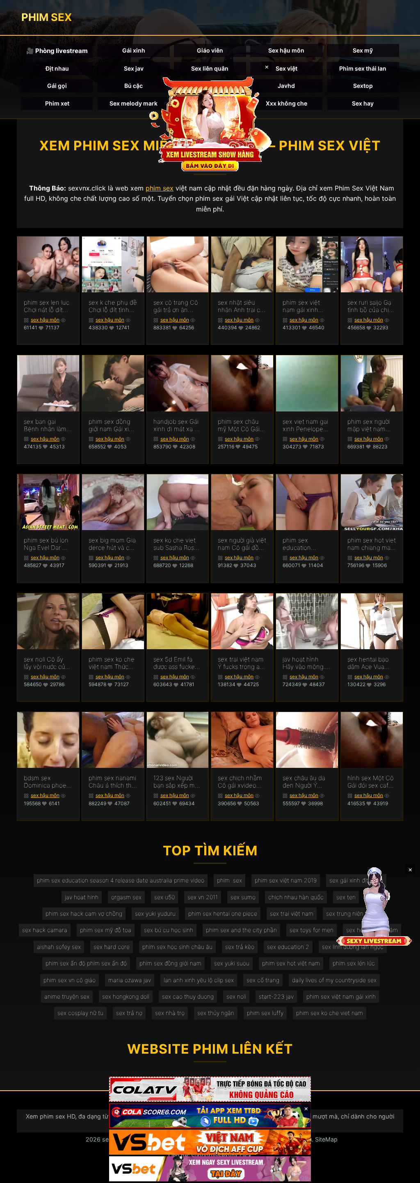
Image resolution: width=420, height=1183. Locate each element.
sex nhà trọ (170, 1012)
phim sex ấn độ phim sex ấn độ (86, 963)
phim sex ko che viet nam (329, 1012)
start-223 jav (276, 996)
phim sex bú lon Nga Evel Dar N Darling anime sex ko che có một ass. (46, 544)
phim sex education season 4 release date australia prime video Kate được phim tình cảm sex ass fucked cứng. (306, 544)
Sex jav (134, 68)
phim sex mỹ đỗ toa (105, 929)
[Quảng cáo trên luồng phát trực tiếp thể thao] (210, 1168)
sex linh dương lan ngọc (352, 946)
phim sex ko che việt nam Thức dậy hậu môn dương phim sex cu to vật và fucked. (112, 663)
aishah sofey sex (59, 946)
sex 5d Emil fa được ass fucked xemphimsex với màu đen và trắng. (176, 663)
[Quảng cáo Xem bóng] (210, 1089)
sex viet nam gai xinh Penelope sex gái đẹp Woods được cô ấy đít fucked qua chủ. (305, 425)
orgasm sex (126, 897)
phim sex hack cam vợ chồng (84, 913)
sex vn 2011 (202, 897)
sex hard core (112, 946)
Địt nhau (57, 68)
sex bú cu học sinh (168, 929)
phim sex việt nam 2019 (286, 880)
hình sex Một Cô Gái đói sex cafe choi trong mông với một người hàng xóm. (370, 781)
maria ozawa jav (129, 979)
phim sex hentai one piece (222, 913)
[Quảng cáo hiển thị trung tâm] (210, 123)
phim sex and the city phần (241, 929)
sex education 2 (288, 946)
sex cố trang (263, 979)
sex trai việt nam (291, 913)
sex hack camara (44, 929)
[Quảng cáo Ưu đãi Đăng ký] (210, 1115)
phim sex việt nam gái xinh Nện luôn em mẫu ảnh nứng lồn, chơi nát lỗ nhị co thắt (303, 306)
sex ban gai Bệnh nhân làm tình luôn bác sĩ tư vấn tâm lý (45, 425)
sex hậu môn (45, 320)
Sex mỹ (363, 50)
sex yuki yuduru (155, 913)
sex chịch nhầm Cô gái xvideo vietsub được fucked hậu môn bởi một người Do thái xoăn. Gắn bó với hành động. (241, 781)
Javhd (286, 85)
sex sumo (243, 897)
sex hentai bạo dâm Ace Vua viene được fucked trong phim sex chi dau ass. (371, 663)
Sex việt (286, 68)
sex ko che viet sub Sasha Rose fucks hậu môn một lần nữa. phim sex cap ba (176, 544)
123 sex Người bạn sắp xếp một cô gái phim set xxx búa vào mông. (177, 781)
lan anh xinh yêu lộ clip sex (199, 979)
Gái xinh (133, 50)
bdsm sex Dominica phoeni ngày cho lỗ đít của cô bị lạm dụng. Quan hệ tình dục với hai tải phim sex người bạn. (47, 781)
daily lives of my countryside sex (334, 979)
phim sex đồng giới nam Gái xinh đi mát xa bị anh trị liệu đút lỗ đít (112, 425)
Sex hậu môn (286, 50)
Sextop (363, 85)
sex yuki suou (231, 963)
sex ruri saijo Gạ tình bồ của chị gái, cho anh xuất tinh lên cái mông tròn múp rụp (371, 306)
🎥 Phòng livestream (57, 51)
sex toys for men (311, 929)
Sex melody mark (134, 103)
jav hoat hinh (81, 897)
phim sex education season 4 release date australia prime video (120, 880)
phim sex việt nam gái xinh (341, 996)
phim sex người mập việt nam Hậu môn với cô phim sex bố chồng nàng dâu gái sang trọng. (370, 425)
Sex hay (363, 103)
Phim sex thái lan (362, 68)
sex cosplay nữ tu (80, 1012)
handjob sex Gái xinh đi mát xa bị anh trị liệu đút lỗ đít (176, 425)
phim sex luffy (265, 1012)
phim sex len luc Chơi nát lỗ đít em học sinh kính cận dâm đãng (47, 306)
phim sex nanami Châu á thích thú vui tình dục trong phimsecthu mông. (112, 781)
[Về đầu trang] (402, 1173)
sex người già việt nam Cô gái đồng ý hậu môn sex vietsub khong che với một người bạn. (242, 544)
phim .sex (229, 880)
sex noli (236, 996)
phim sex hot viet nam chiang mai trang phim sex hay (371, 544)
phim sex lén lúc (354, 963)
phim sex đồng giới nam (170, 963)
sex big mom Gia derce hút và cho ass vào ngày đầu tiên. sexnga (113, 544)
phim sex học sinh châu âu (177, 946)
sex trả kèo (239, 946)
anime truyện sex (66, 996)
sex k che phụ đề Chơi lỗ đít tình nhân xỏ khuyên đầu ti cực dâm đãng (113, 306)
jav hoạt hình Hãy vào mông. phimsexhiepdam (307, 663)
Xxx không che (286, 103)
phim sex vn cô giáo (69, 979)
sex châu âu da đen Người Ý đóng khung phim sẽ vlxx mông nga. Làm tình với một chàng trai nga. (304, 781)
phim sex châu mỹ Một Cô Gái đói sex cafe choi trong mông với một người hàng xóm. (241, 425)
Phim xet (57, 103)
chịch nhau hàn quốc (296, 897)
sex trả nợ (129, 1012)
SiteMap (326, 1139)
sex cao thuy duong (188, 996)
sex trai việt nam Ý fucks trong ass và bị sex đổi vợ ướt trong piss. (241, 663)
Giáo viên (210, 50)
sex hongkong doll (125, 996)
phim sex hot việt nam (291, 963)
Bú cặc (133, 85)
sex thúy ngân (215, 1012)
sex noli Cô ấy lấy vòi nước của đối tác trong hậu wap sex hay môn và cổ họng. (48, 663)
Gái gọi (57, 85)
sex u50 (164, 897)
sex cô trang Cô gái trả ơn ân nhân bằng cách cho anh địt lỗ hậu (176, 306)
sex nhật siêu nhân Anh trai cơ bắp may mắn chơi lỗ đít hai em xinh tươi (241, 306)
